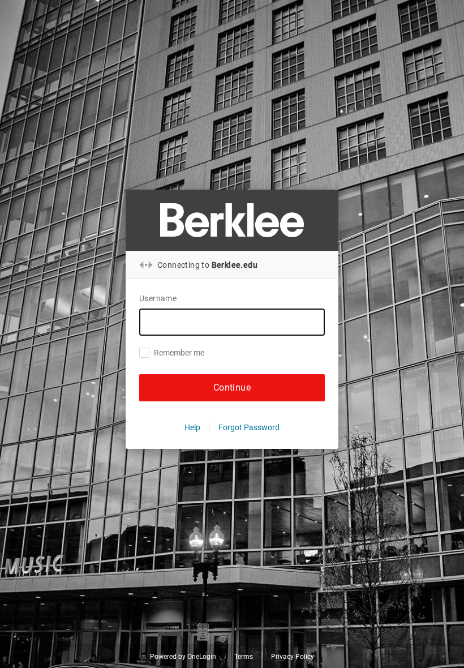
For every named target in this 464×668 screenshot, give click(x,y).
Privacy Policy (292, 657)
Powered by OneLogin (183, 657)
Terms (243, 657)
